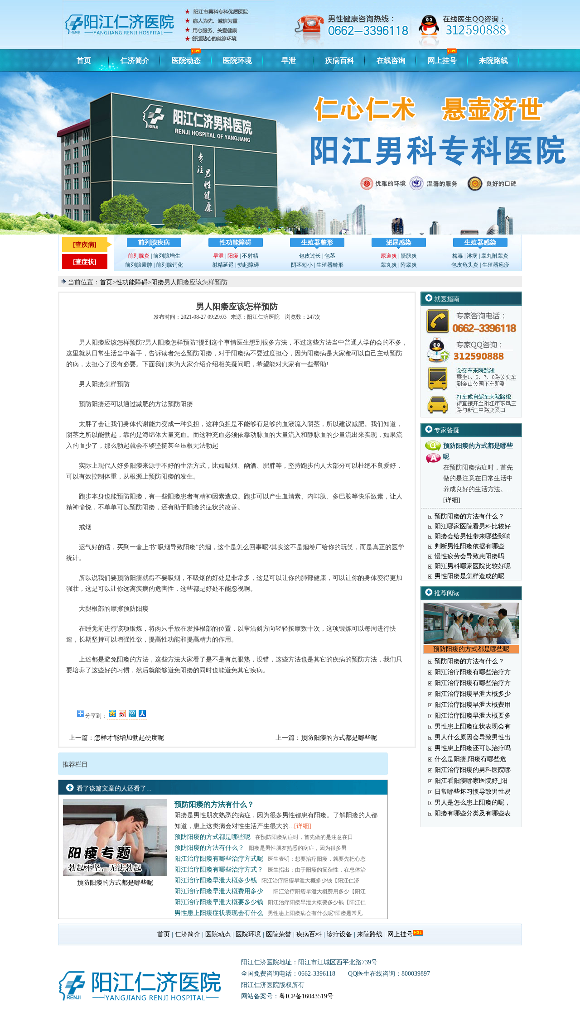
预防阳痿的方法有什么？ (214, 804)
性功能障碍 (235, 242)
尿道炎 (389, 256)
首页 (84, 60)
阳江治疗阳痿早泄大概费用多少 (218, 891)
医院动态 (186, 60)
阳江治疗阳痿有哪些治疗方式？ (218, 869)
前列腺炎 (139, 256)
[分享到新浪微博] (122, 713)
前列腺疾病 (154, 242)
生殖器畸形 (329, 265)
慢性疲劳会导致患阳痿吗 (469, 556)
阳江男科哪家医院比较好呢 (473, 566)
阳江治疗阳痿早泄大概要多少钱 (218, 902)
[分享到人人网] (142, 713)
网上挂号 (442, 60)
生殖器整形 (317, 242)
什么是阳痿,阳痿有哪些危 (470, 759)
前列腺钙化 (169, 265)
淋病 (472, 256)
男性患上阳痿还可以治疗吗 (473, 748)
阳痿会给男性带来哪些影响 (473, 536)
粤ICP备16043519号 (306, 996)
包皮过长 (310, 256)
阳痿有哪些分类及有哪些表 (473, 813)
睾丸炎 (389, 265)
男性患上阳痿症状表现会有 (473, 726)
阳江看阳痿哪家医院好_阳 (471, 780)
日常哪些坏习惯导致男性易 (473, 791)
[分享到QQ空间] (112, 713)
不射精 (250, 256)
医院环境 (237, 60)
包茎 (329, 256)
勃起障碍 (248, 265)
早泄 (288, 60)
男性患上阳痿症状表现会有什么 (218, 913)
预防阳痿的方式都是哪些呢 (339, 737)
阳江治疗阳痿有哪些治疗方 (473, 672)
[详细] (302, 826)
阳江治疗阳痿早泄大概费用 (473, 704)
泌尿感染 (398, 242)
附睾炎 (409, 265)
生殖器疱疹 (495, 265)
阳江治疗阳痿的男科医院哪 (473, 770)
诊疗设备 (339, 934)
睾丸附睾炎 (494, 256)
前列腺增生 (166, 256)
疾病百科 (339, 60)
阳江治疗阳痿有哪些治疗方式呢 (218, 858)
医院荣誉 (278, 934)
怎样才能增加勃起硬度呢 (129, 737)
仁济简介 (135, 60)
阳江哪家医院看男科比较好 (473, 526)
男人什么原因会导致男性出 (473, 737)
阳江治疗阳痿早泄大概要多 (473, 715)
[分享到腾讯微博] (132, 713)
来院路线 (493, 60)
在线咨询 (391, 60)
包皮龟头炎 (464, 265)
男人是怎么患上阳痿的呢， (473, 802)
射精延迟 (223, 265)
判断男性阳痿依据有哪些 (469, 546)
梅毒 (457, 256)
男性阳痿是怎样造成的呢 (469, 576)
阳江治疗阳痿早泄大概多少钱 (215, 880)
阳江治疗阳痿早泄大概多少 (473, 693)
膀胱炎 (409, 256)
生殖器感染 (480, 242)
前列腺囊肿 (138, 265)
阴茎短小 (302, 265)
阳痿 (232, 256)
